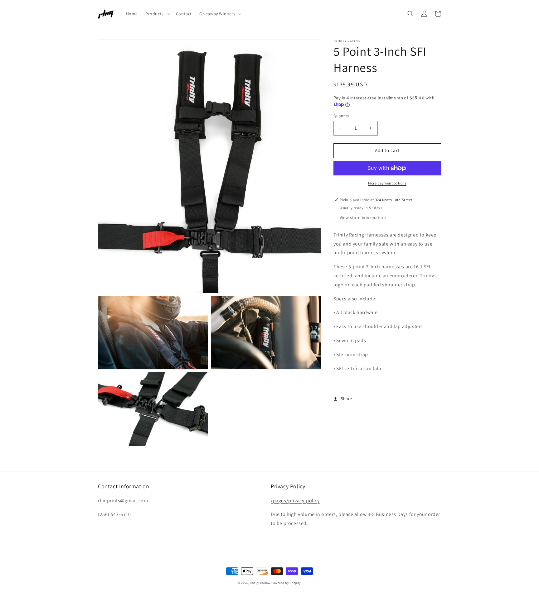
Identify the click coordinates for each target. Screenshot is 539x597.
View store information (363, 217)
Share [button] (346, 398)
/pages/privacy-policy (295, 500)
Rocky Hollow (260, 583)
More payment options (387, 183)
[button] (157, 13)
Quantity (341, 115)
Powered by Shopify (286, 583)
